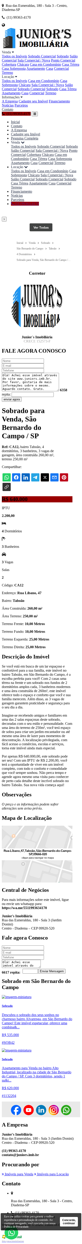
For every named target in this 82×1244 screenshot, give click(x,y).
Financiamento (59, 101)
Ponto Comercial (63, 60)
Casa (49, 68)
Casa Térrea (70, 64)
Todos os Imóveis (14, 56)
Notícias (8, 105)
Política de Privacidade (16, 1226)
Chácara (23, 64)
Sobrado (63, 56)
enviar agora (12, 399)
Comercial (61, 68)
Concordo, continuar (69, 1222)
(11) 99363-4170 (26, 204)
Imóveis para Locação (52, 1174)
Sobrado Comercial (42, 56)
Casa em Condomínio (45, 64)
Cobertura (9, 64)
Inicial (15, 122)
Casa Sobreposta (14, 68)
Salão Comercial (23, 150)
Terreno (7, 73)
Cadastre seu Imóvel (33, 101)
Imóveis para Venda (18, 1174)
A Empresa (10, 101)
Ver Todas (41, 227)
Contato (7, 109)
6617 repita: (11, 972)
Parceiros (21, 105)
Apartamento (35, 68)
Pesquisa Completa (24, 138)
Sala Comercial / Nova (34, 60)
